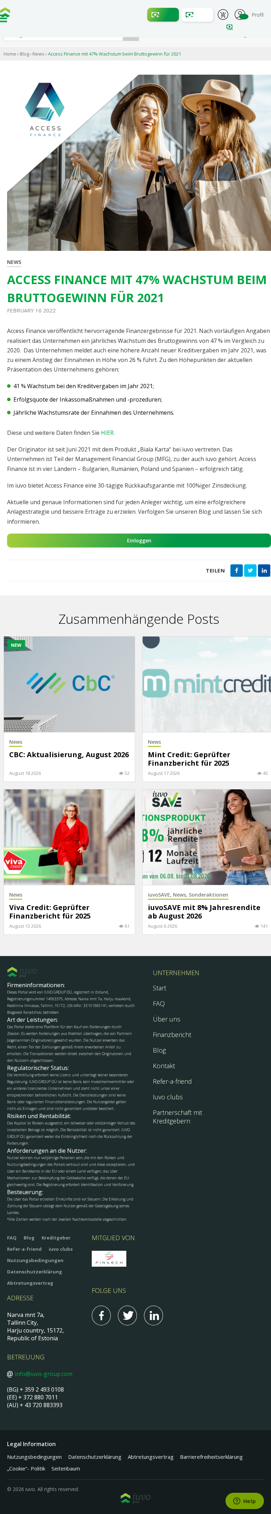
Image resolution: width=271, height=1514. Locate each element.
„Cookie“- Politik (26, 1468)
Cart (223, 15)
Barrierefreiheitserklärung (211, 1456)
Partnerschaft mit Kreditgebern (177, 1116)
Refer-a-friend (172, 1081)
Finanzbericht (172, 1034)
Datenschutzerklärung (34, 1271)
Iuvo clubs (168, 1097)
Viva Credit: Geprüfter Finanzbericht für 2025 (50, 912)
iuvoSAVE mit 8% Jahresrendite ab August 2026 (204, 912)
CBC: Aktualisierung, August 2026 (69, 754)
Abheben (197, 14)
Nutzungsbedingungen (35, 1260)
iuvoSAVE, (160, 894)
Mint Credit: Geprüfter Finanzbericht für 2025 (189, 759)
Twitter (127, 1315)
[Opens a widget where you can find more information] (244, 1501)
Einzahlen (163, 15)
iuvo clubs (61, 1249)
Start (159, 988)
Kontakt (164, 1065)
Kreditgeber (56, 1237)
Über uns (166, 1019)
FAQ (159, 1003)
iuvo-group (5, 14)
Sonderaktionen (208, 894)
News (38, 54)
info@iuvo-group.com (43, 1374)
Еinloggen (139, 540)
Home (10, 54)
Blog (24, 54)
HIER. (108, 433)
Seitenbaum (66, 1468)
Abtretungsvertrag (30, 1283)
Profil (240, 13)
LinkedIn (153, 1315)
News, (181, 894)
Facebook (101, 1315)
